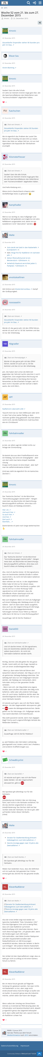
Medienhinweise (13, 1035)
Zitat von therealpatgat (16, 357)
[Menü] (40, 3)
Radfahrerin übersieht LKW (12, 409)
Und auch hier (7, 512)
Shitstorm (23, 260)
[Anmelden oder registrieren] (34, 3)
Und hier (5, 517)
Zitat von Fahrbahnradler (17, 643)
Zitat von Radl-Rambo (15, 857)
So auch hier (7, 514)
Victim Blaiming (8, 68)
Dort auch (6, 519)
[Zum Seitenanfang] (39, 1054)
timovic (6, 18)
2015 (26, 1035)
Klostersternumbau (22, 289)
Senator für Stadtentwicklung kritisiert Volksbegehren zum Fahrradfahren (21, 839)
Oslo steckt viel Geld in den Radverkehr (22, 247)
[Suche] (28, 3)
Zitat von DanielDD (14, 774)
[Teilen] (40, 23)
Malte (9, 1030)
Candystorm (12, 250)
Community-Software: (21, 1054)
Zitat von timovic (13, 124)
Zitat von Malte (13, 901)
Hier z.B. (5, 510)
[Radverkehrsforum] (5, 3)
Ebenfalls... (6, 522)
